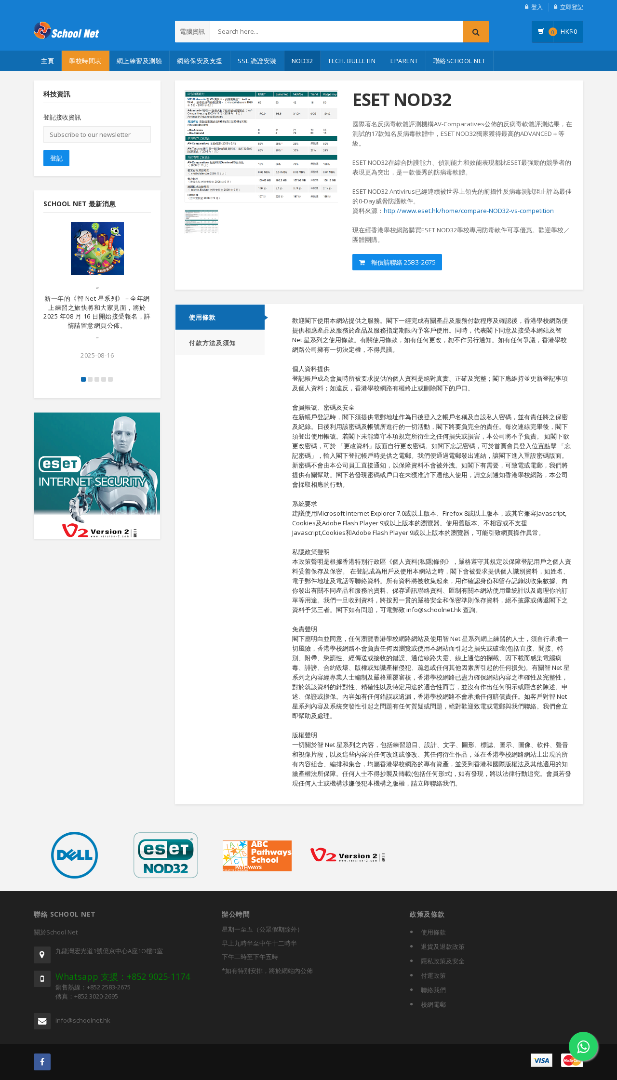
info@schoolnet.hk (82, 1020)
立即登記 (571, 7)
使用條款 (202, 317)
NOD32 (302, 60)
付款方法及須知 (212, 342)
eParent (404, 60)
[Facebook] (42, 1061)
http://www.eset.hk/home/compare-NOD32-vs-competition (469, 210)
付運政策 (433, 975)
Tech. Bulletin (352, 60)
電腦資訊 (192, 31)
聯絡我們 (433, 990)
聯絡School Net (459, 60)
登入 (537, 7)
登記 (56, 158)
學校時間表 (85, 60)
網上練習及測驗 (139, 60)
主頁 (47, 60)
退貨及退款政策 (443, 946)
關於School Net (56, 932)
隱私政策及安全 (443, 961)
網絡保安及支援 (200, 60)
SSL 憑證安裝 (257, 60)
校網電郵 (433, 1004)
